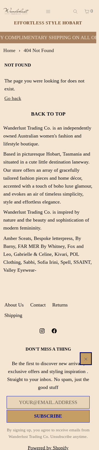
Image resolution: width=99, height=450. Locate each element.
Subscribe (48, 416)
